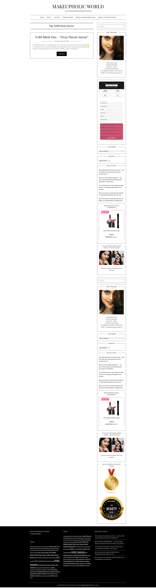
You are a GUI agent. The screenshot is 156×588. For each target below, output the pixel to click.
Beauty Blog (52, 546)
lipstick (32, 557)
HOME (42, 17)
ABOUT (49, 17)
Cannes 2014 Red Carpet (54, 548)
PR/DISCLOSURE (68, 17)
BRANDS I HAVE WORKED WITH (85, 17)
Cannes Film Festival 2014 (42, 550)
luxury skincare (52, 557)
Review (56, 573)
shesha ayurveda (34, 575)
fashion (31, 552)
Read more (62, 54)
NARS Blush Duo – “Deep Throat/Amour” (61, 37)
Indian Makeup (42, 555)
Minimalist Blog (85, 585)
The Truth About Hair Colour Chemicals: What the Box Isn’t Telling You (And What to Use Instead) (111, 187)
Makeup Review (46, 567)
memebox (52, 567)
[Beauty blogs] (111, 480)
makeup (32, 567)
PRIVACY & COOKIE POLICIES (107, 17)
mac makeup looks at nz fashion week (48, 565)
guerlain (35, 552)
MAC (58, 557)
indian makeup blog (52, 555)
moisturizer (32, 569)
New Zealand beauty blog (82, 559)
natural (49, 569)
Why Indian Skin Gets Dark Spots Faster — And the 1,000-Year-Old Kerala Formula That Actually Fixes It (111, 172)
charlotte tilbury (51, 550)
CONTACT (57, 17)
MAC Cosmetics (39, 561)
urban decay (87, 565)
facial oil (56, 550)
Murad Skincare (39, 569)
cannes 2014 (37, 548)
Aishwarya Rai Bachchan (35, 546)
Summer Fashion (42, 575)
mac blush (32, 561)
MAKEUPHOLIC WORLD (78, 6)
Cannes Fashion (33, 550)
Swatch (48, 575)
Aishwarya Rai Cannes (44, 546)
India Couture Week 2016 (44, 552)
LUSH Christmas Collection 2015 (42, 557)
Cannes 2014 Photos (45, 548)
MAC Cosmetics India (49, 561)
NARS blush (45, 569)
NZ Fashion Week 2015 (42, 571)
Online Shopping (41, 573)
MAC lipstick (78, 552)
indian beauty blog (69, 544)
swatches (52, 575)
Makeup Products (39, 567)
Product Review (50, 573)
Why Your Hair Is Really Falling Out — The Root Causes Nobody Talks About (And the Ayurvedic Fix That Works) (110, 179)
